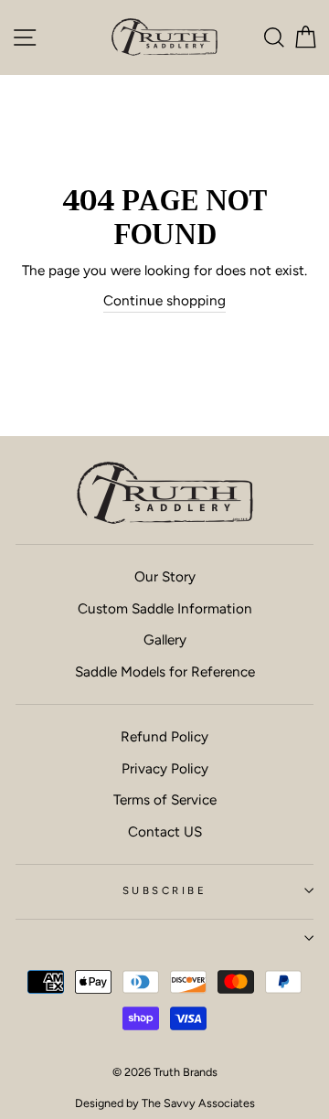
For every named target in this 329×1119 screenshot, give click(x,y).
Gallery (164, 639)
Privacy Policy (165, 768)
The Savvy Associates (198, 1103)
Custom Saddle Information (165, 608)
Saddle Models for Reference (165, 671)
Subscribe (164, 890)
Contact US (165, 831)
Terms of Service (165, 799)
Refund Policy (164, 736)
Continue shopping (164, 300)
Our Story (165, 576)
